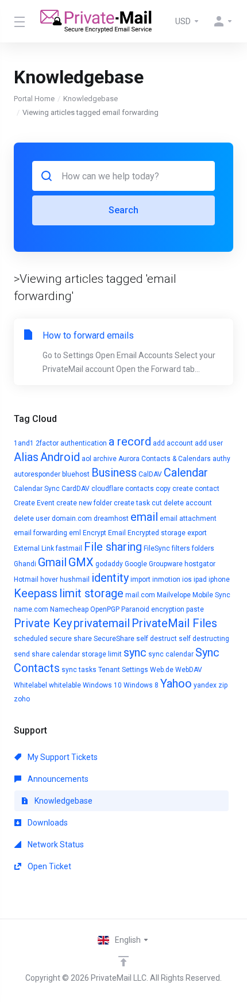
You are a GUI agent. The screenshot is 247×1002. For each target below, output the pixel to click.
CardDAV (75, 489)
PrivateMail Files (174, 623)
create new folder (84, 503)
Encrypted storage (157, 533)
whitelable (65, 685)
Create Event (34, 503)
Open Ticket (48, 866)
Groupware (166, 564)
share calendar (56, 654)
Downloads (47, 822)
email (144, 517)
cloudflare (107, 489)
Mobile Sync (211, 595)
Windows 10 (102, 685)
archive (105, 459)
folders (203, 548)
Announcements (57, 779)
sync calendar (171, 654)
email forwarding (40, 533)
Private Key (43, 623)
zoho (22, 699)
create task (132, 503)
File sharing (113, 547)
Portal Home (34, 98)
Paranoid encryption (152, 609)
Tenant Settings (123, 670)
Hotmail (26, 579)
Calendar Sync (37, 489)
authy (221, 459)
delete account (188, 503)
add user (209, 443)
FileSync (157, 548)
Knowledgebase (90, 98)
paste (195, 609)
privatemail (102, 623)
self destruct (156, 639)
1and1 (24, 443)
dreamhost (111, 519)
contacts (139, 489)
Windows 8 (141, 685)
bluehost (76, 474)
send (22, 654)
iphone (219, 579)
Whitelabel (30, 685)
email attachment (188, 519)
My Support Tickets (62, 757)
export (197, 533)
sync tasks (79, 670)
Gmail (52, 562)
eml (75, 533)
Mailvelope (174, 595)
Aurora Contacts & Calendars (164, 459)
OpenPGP (104, 609)
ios (187, 579)
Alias (26, 457)
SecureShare (114, 639)
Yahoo (176, 683)
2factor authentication (71, 443)
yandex (205, 685)
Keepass (35, 593)
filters (181, 548)
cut (157, 503)
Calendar (186, 472)
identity (110, 578)
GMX (81, 562)
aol (86, 459)
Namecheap (69, 609)
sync (135, 652)
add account (173, 443)
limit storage (91, 593)
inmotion (166, 579)
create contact (195, 489)
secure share (70, 639)
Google (136, 564)
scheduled (31, 639)
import (140, 579)
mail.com (140, 595)
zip (222, 685)
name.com (31, 609)
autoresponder (37, 474)
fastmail (69, 548)
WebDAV (188, 670)
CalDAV (150, 474)
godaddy (109, 564)
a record (130, 441)
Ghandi (25, 564)
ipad (200, 579)
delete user (32, 519)
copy (163, 489)
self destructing (204, 639)
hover (49, 579)
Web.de (161, 670)
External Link (34, 548)
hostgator (199, 564)
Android (60, 457)
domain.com (72, 519)
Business (114, 472)
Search (123, 210)
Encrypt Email (104, 533)
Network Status (55, 844)
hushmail (75, 579)
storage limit (102, 654)
